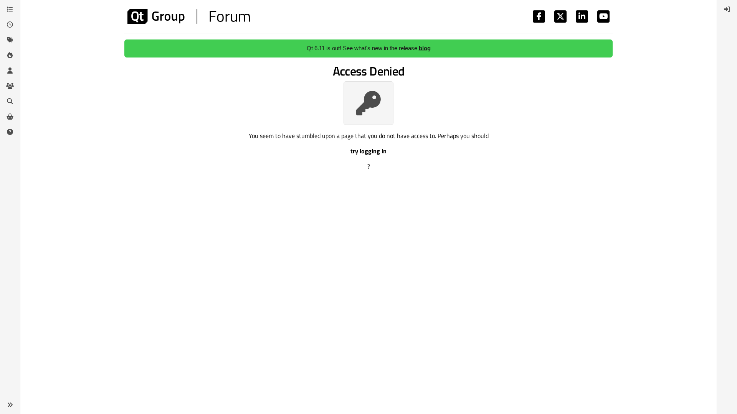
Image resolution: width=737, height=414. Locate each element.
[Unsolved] (10, 132)
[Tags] (10, 40)
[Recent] (10, 24)
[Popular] (10, 55)
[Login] (727, 9)
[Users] (10, 70)
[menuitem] (727, 9)
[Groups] (10, 86)
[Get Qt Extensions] (10, 116)
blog (425, 48)
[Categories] (10, 9)
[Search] (10, 101)
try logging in (368, 151)
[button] (10, 405)
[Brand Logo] (188, 16)
